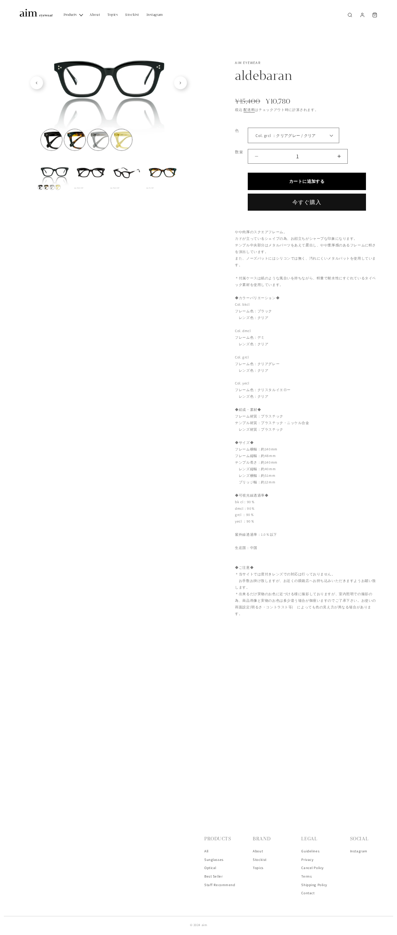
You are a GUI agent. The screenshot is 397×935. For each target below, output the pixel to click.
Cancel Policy (312, 868)
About (258, 851)
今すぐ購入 (306, 202)
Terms (306, 876)
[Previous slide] (36, 82)
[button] (349, 14)
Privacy (307, 859)
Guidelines (310, 851)
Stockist (260, 859)
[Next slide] (180, 82)
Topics (258, 868)
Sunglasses (214, 859)
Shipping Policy (314, 885)
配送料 (249, 109)
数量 (239, 151)
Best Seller (213, 876)
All (206, 851)
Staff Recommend (219, 885)
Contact (307, 893)
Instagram (359, 851)
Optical (210, 868)
